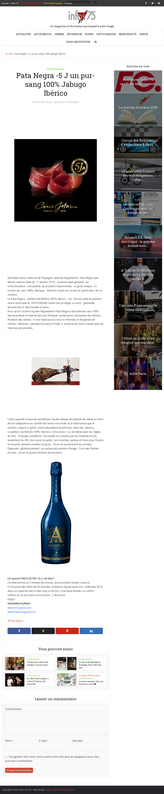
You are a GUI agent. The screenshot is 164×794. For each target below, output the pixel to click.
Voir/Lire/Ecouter (78, 41)
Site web (77, 740)
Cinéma (59, 34)
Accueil (8, 53)
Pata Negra (16, 621)
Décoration (74, 34)
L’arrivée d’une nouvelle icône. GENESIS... (138, 307)
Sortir (143, 34)
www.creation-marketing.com (60, 789)
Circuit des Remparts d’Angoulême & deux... (138, 142)
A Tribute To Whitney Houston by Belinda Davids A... (138, 274)
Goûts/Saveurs (106, 34)
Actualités (23, 34)
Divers (89, 34)
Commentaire (13, 709)
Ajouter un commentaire (66, 102)
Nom (9, 740)
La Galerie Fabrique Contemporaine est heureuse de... (138, 208)
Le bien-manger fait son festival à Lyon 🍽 (91, 682)
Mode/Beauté (127, 34)
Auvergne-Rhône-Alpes (89, 675)
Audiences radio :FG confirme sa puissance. (138, 81)
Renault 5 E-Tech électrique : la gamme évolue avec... (138, 241)
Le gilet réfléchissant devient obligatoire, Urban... (138, 175)
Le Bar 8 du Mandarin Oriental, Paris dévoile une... (90, 665)
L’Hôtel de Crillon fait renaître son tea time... (38, 663)
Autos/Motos (43, 34)
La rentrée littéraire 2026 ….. (138, 109)
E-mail (43, 740)
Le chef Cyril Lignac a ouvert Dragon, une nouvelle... (38, 681)
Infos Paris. (138, 373)
